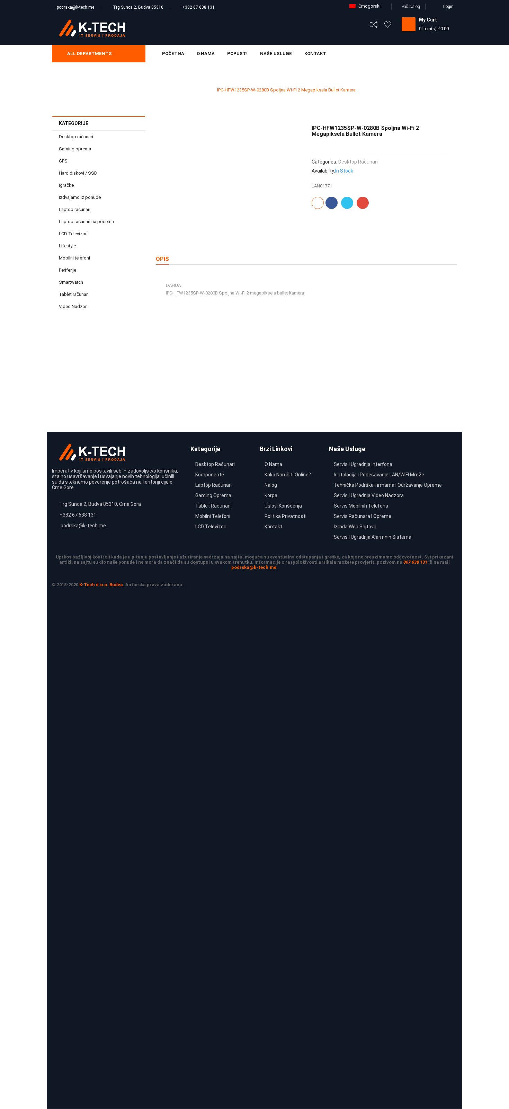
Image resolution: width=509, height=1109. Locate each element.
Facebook (331, 203)
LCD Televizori (73, 233)
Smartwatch (71, 282)
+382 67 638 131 (198, 7)
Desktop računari (191, 90)
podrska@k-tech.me (75, 7)
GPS (63, 161)
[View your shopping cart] (409, 24)
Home (159, 90)
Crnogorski (369, 6)
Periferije (67, 270)
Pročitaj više (120, 397)
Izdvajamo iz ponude (80, 197)
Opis (162, 259)
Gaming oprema (75, 148)
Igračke (66, 185)
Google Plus (363, 203)
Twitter (347, 203)
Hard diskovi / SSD (78, 173)
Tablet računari (74, 294)
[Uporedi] (318, 203)
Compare (128, 383)
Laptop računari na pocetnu (86, 221)
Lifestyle (67, 245)
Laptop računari (74, 209)
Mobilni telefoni (74, 258)
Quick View (128, 367)
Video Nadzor (73, 306)
